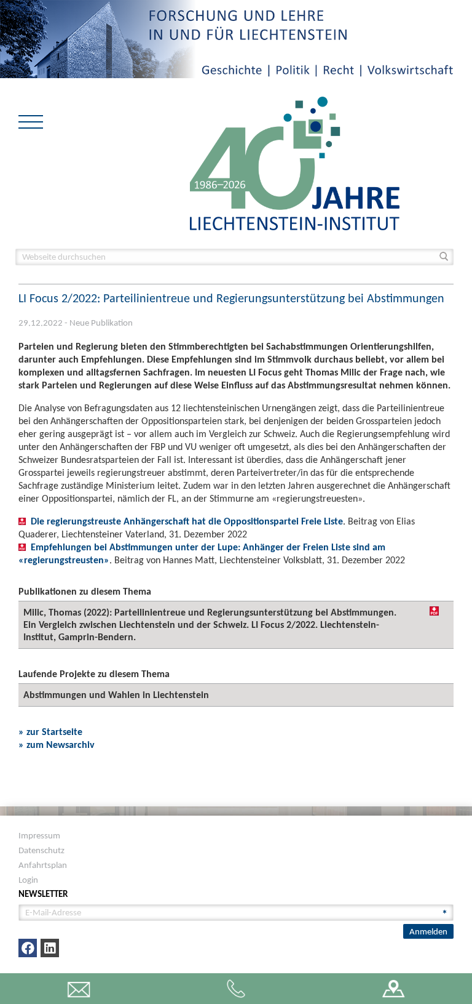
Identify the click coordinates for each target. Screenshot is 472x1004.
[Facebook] (27, 948)
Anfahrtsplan (42, 864)
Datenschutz (41, 850)
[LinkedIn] (50, 948)
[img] (434, 610)
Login (28, 879)
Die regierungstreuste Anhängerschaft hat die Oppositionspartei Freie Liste (187, 521)
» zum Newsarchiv (56, 744)
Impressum (39, 835)
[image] (294, 162)
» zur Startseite (50, 731)
